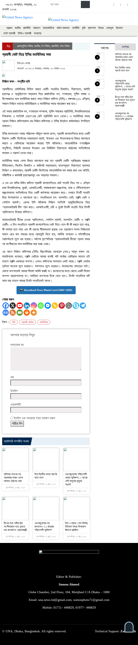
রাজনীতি (27, 27)
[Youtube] (20, 305)
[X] (13, 305)
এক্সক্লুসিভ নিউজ (25, 46)
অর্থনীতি (75, 27)
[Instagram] (34, 305)
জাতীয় (18, 27)
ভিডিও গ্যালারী (24, 33)
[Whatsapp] (41, 305)
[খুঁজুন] (85, 4)
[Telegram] (83, 305)
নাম (12, 377)
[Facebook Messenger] (48, 305)
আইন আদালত (63, 27)
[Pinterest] (62, 305)
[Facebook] (6, 305)
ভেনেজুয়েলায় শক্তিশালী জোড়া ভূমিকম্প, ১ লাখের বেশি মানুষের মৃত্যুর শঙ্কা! (125, 85)
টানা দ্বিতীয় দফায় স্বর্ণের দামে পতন (122, 69)
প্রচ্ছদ (9, 27)
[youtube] (124, 4)
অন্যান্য (37, 33)
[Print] (27, 312)
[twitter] (117, 4)
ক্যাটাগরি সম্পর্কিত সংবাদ (16, 441)
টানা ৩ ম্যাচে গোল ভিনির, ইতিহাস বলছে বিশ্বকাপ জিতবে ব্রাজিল (76, 526)
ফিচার (101, 27)
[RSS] (131, 4)
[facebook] (110, 4)
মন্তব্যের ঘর (17, 345)
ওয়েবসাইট (15, 404)
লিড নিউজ (65, 46)
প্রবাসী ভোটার (27, 322)
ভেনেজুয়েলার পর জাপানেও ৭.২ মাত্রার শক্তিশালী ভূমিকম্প (44, 526)
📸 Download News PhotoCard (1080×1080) (46, 290)
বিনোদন (119, 27)
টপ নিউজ (46, 46)
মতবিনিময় (44, 322)
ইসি (13, 322)
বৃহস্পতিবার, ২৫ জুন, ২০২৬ (15, 487)
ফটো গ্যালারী (9, 33)
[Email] (20, 312)
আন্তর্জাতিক (48, 27)
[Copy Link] (55, 305)
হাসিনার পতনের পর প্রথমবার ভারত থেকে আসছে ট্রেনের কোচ (13, 477)
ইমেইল (14, 391)
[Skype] (76, 305)
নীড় (8, 46)
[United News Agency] (17, 17)
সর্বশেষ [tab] (105, 48)
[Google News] (6, 312)
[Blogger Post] (69, 305)
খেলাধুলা (109, 27)
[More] (34, 312)
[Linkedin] (27, 305)
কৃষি (83, 27)
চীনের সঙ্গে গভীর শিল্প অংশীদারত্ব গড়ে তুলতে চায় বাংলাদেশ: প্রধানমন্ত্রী (15, 526)
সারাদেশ (36, 27)
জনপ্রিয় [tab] (125, 46)
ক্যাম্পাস (92, 27)
